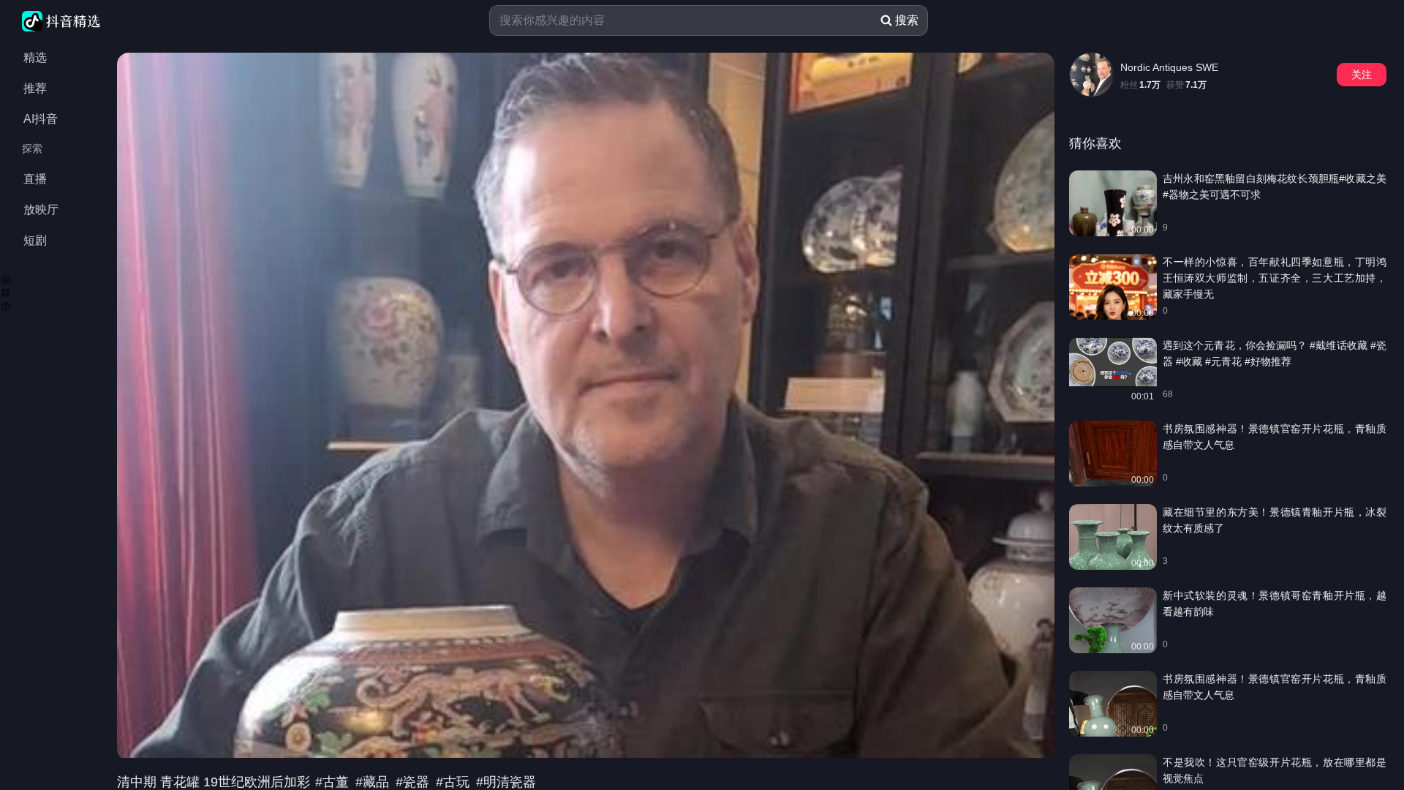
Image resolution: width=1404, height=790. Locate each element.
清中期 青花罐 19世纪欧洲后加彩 (215, 782)
